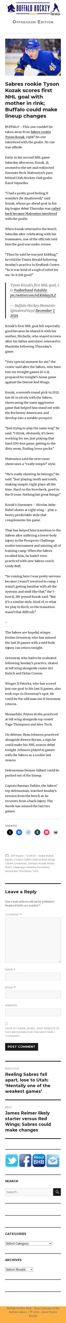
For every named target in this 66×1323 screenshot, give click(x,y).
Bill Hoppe (17, 855)
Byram (9, 859)
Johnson (33, 863)
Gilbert (9, 863)
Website (11, 1005)
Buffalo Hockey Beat (19, 1308)
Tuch (35, 871)
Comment (13, 914)
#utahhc (40, 290)
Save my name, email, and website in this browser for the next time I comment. (32, 1032)
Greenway (20, 863)
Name (10, 969)
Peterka (31, 867)
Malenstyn (19, 867)
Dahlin (28, 859)
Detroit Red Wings (44, 859)
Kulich (8, 867)
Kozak (42, 863)
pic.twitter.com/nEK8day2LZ (33, 295)
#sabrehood (23, 290)
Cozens (18, 859)
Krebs (50, 863)
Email (10, 987)
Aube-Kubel (46, 855)
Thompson (25, 871)
